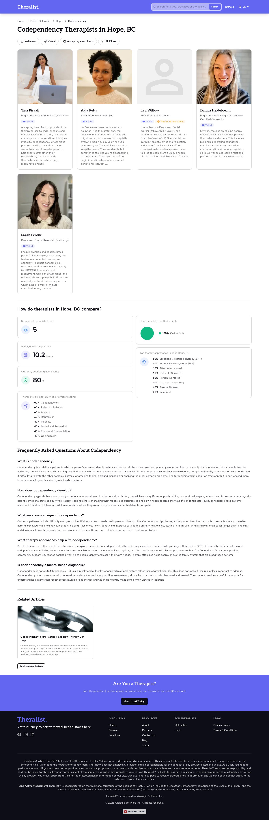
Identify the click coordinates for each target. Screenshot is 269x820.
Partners (147, 730)
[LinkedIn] (32, 734)
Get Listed (181, 725)
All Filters (110, 41)
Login (178, 730)
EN (244, 6)
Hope (59, 21)
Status (146, 745)
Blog (144, 740)
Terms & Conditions (225, 730)
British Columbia (40, 21)
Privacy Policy (221, 725)
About (145, 725)
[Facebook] (19, 734)
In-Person (30, 41)
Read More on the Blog (31, 666)
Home (21, 21)
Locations (114, 735)
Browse (229, 6)
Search (214, 6)
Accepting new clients (80, 41)
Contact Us (149, 735)
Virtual (51, 41)
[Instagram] (26, 734)
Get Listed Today (134, 701)
